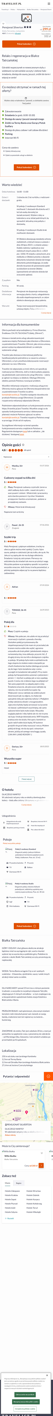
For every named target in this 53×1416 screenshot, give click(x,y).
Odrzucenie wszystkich (25, 1395)
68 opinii (18, 33)
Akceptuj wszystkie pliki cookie (25, 1402)
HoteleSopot (10, 1199)
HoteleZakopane (12, 1191)
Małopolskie (21, 9)
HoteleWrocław (33, 1191)
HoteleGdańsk (32, 1195)
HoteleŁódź (10, 1208)
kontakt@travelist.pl (10, 395)
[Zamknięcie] (47, 1375)
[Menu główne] (48, 4)
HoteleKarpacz (33, 1199)
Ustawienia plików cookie (25, 1409)
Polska (13, 9)
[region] (26, 18)
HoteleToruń (32, 1208)
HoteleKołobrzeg (34, 1204)
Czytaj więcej (46, 313)
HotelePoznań (11, 1204)
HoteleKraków (11, 1195)
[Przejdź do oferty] (41, 1165)
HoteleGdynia (11, 1212)
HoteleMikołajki (33, 1212)
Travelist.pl (5, 9)
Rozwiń (10, 1218)
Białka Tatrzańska (32, 9)
